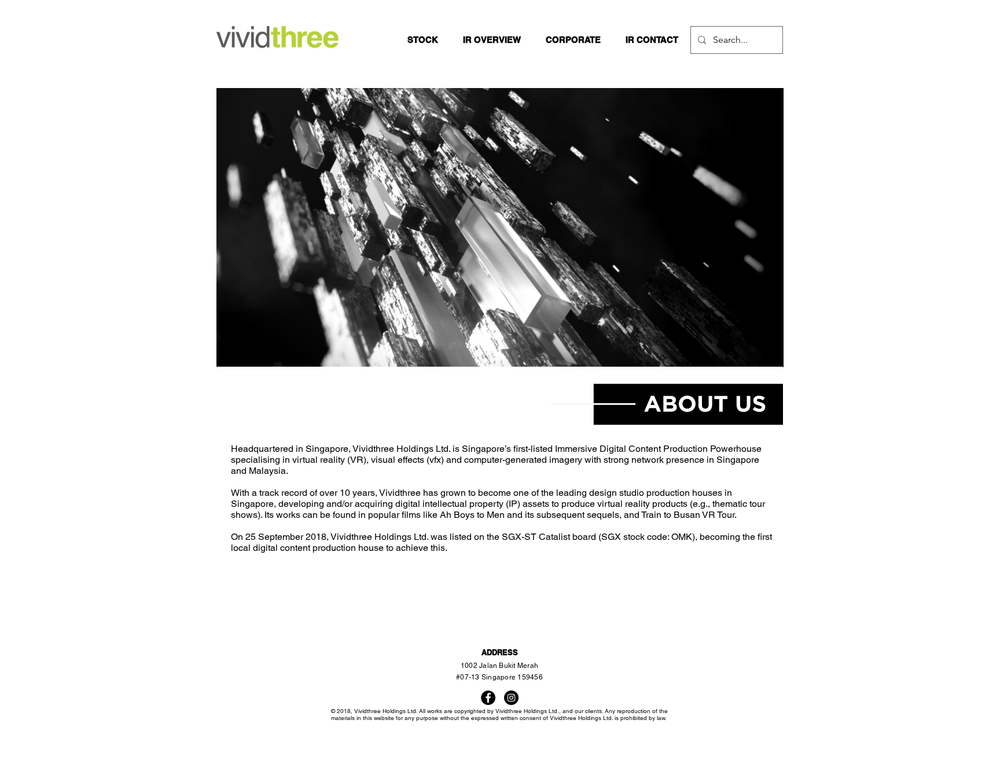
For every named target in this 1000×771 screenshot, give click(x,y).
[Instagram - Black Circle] (511, 697)
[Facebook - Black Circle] (488, 697)
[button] (491, 40)
